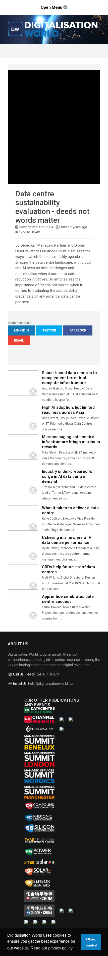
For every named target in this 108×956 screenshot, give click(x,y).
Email (19, 340)
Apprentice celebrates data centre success (68, 599)
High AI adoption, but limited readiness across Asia (68, 410)
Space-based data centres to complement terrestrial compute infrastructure (69, 377)
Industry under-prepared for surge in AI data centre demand (68, 476)
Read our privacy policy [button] (52, 948)
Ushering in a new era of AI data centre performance (67, 540)
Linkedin (21, 330)
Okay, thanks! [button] (90, 942)
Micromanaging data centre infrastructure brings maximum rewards (71, 441)
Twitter (49, 330)
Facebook (78, 330)
